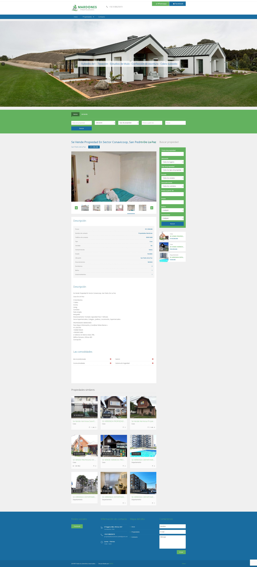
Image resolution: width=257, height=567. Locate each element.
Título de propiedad (168, 150)
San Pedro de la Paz (78, 147)
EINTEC (111, 563)
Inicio (76, 17)
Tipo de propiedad (167, 166)
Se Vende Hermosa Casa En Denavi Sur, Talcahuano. (94, 421)
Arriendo (85, 114)
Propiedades (87, 17)
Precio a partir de (167, 191)
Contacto (101, 17)
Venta (75, 114)
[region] (128, 64)
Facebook (178, 3)
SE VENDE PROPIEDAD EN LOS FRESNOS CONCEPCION (95, 460)
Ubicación (164, 158)
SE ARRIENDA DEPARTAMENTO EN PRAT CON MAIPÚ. (124, 497)
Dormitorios (165, 215)
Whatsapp (162, 3)
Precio (163, 199)
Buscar (81, 128)
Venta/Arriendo (166, 182)
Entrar (184, 563)
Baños (163, 207)
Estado (163, 174)
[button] (3, 63)
